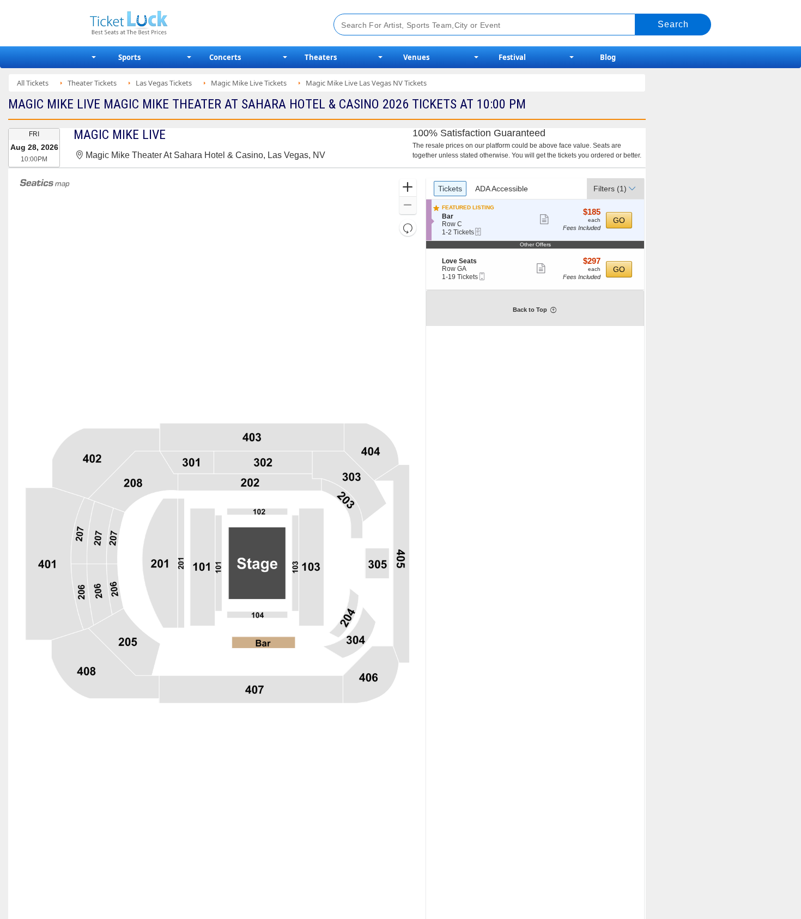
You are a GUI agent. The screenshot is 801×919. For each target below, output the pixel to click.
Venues (416, 57)
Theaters (321, 57)
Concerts (225, 57)
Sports (129, 57)
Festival (512, 57)
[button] (407, 188)
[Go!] (673, 24)
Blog (608, 57)
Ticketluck (198, 23)
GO (619, 220)
